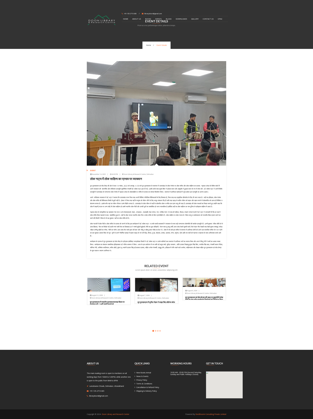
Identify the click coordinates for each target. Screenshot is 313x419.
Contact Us (208, 19)
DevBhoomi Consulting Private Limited (211, 414)
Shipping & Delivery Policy (146, 391)
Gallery (195, 19)
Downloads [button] (181, 19)
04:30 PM (114, 174)
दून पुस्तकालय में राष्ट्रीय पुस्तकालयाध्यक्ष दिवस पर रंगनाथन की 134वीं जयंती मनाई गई (107, 303)
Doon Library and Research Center (115, 414)
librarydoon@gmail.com (153, 13)
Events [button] (158, 19)
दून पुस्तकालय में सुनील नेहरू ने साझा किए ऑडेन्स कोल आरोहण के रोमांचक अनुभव (156, 303)
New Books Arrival (143, 372)
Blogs (169, 19)
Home (125, 19)
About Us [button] (136, 19)
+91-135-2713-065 (130, 13)
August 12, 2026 (97, 295)
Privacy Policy (141, 380)
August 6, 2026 (192, 291)
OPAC (220, 19)
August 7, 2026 (144, 295)
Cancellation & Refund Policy (147, 387)
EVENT (93, 170)
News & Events (142, 376)
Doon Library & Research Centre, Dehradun (138, 174)
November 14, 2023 (99, 174)
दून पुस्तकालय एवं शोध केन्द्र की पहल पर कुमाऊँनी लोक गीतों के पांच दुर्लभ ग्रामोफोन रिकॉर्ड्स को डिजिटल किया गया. (204, 299)
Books (148, 19)
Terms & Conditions (144, 383)
